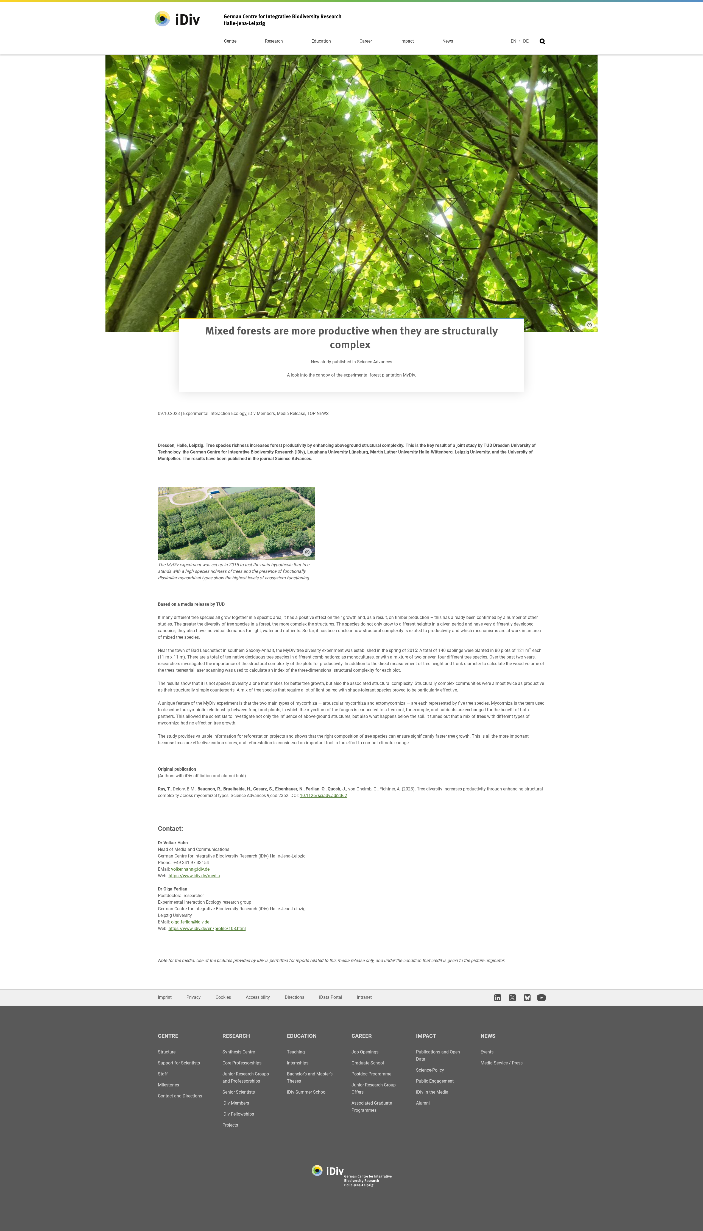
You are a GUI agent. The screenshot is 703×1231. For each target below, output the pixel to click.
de (526, 41)
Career (365, 41)
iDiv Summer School (307, 1092)
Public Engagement (435, 1081)
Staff (163, 1074)
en (513, 41)
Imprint (165, 997)
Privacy (193, 997)
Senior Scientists (238, 1092)
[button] (307, 552)
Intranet (364, 997)
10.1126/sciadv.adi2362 (323, 795)
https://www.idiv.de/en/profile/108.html (207, 928)
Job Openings (365, 1052)
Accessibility (258, 997)
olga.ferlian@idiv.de (190, 922)
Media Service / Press (502, 1063)
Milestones (168, 1085)
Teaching (296, 1052)
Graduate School (368, 1063)
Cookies (223, 997)
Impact (407, 41)
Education (321, 41)
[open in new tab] (497, 997)
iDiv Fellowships (238, 1114)
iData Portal (330, 997)
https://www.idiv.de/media (194, 875)
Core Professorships (241, 1063)
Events (487, 1052)
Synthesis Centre (238, 1052)
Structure (166, 1052)
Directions (294, 997)
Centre (230, 41)
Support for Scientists (179, 1063)
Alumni (423, 1103)
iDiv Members (235, 1103)
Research (274, 41)
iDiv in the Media (432, 1092)
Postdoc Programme (371, 1074)
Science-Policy (430, 1070)
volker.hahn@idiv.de (190, 869)
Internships (297, 1063)
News (447, 41)
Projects (230, 1125)
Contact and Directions (180, 1096)
